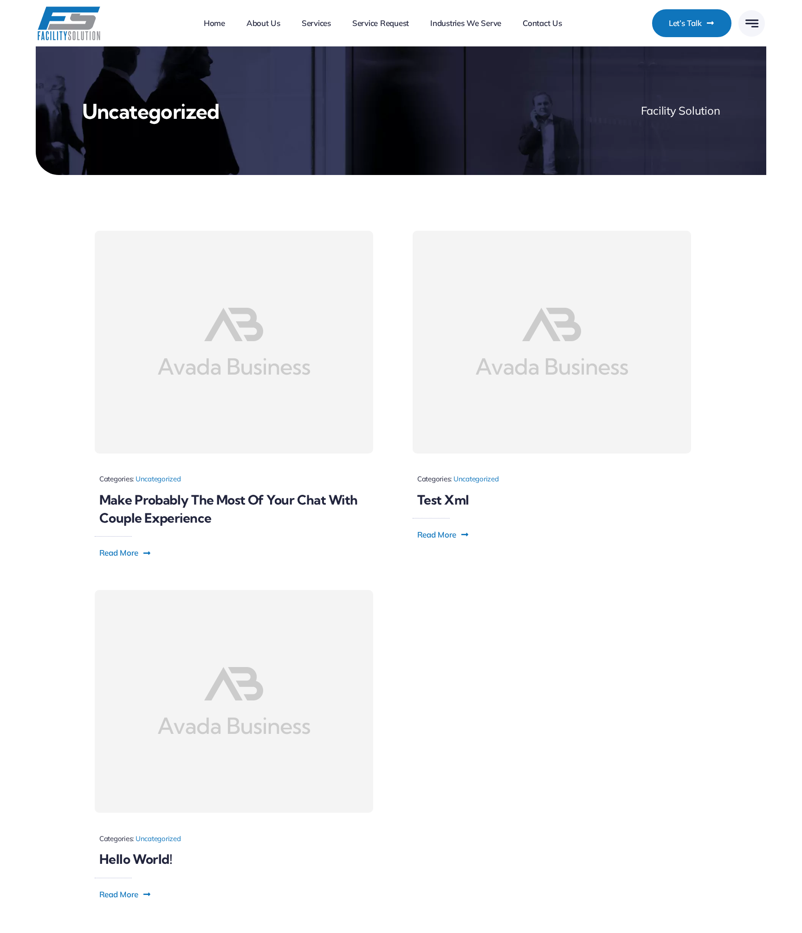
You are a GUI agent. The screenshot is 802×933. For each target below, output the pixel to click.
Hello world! (135, 859)
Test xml (443, 500)
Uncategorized (158, 478)
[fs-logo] (69, 10)
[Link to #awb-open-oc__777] (751, 23)
